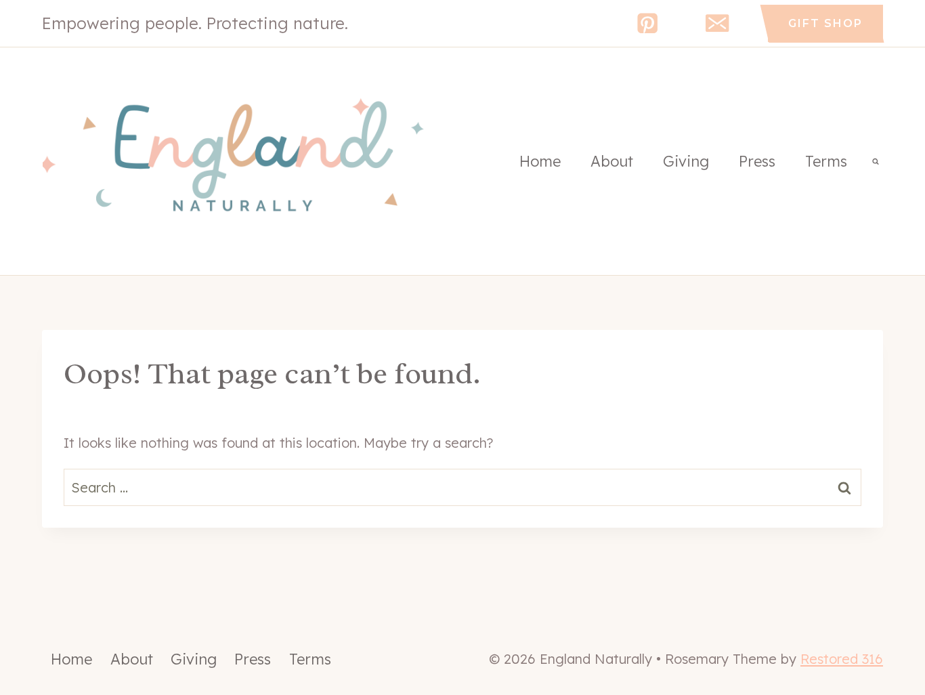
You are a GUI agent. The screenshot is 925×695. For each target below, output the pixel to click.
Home (540, 161)
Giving (686, 161)
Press (757, 161)
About (611, 161)
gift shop (825, 23)
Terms (826, 161)
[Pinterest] (647, 23)
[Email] (717, 23)
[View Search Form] (875, 161)
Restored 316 (841, 658)
